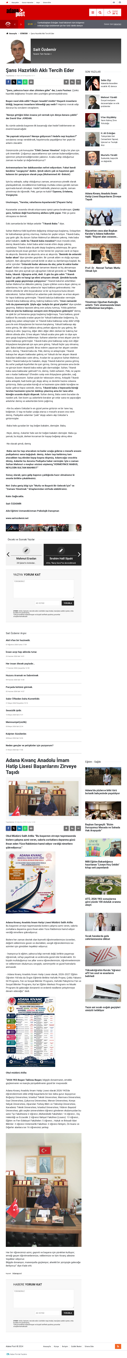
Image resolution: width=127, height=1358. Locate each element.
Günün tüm (112, 24)
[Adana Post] (18, 12)
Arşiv (38, 2)
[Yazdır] (31, 81)
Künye (56, 1346)
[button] (66, 81)
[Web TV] (113, 2)
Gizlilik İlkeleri (76, 1346)
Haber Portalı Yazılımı (18, 1354)
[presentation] (15, 24)
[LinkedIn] (19, 81)
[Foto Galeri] (119, 2)
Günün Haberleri (27, 2)
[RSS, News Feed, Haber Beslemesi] (118, 1346)
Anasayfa (13, 34)
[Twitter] (13, 81)
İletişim (65, 1346)
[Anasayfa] (7, 2)
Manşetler (15, 2)
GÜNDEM (24, 34)
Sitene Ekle (47, 2)
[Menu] (93, 12)
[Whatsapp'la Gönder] (25, 81)
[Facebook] (8, 81)
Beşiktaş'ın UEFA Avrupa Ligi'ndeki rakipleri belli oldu (59, 24)
